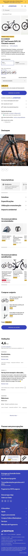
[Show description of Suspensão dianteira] (23, 163)
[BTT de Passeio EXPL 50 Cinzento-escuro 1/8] (10, 25)
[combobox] (14, 81)
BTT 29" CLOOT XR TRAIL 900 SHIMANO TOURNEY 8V (18, 273)
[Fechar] (26, 2)
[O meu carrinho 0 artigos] (25, 6)
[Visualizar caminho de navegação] (1, 14)
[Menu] (2, 6)
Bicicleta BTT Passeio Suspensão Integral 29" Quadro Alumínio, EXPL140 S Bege (7, 274)
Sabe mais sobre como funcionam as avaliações (11, 348)
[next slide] (6, 169)
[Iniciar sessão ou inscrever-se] (22, 6)
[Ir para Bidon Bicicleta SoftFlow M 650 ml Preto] (5, 307)
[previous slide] (2, 169)
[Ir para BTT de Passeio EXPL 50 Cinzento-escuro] (5, 300)
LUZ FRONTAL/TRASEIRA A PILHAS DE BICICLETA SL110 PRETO (18, 239)
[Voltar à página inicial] (12, 6)
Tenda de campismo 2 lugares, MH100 (7, 237)
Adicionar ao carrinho (14, 93)
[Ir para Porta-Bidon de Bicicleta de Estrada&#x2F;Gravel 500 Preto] (5, 315)
